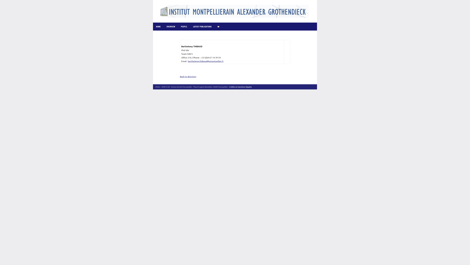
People (184, 26)
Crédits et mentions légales (240, 87)
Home (158, 26)
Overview (171, 26)
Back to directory (188, 76)
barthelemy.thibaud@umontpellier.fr (206, 61)
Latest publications (202, 26)
